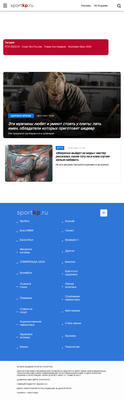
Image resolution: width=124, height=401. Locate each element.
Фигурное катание (26, 251)
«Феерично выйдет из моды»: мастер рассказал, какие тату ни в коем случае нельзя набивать (82, 156)
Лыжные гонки (25, 285)
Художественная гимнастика (28, 323)
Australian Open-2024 (79, 46)
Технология (72, 346)
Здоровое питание (20, 116)
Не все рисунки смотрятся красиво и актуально (82, 164)
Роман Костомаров (55, 46)
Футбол (24, 221)
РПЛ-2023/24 (12, 46)
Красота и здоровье (71, 272)
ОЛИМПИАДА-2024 (28, 261)
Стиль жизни (73, 323)
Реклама (86, 5)
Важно (24, 346)
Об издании (101, 5)
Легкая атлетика (70, 285)
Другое (60, 148)
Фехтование (72, 310)
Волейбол (26, 272)
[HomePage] (21, 6)
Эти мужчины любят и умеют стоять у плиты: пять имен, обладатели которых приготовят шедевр (54, 126)
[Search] (119, 5)
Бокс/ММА (26, 230)
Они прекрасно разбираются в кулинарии (31, 133)
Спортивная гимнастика (72, 298)
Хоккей (69, 221)
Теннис (69, 230)
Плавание (26, 298)
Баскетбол (26, 239)
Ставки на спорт (26, 310)
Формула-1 (72, 239)
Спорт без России (32, 46)
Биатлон (70, 261)
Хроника (70, 335)
